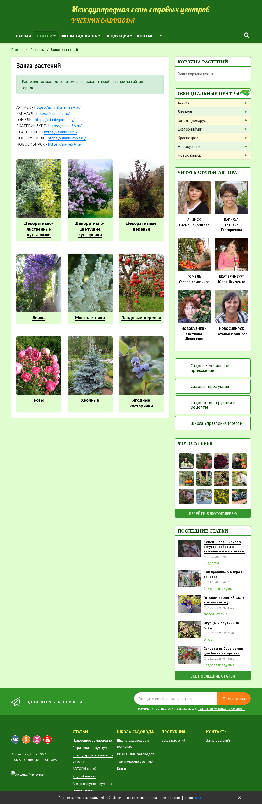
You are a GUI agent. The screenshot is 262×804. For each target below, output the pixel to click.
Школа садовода (79, 35)
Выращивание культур (90, 747)
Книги (121, 768)
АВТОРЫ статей (85, 768)
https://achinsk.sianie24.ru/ (57, 107)
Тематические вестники (135, 761)
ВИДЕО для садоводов (135, 754)
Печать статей (83, 791)
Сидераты (211, 563)
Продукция (117, 35)
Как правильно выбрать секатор (224, 574)
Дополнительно (216, 614)
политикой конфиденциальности (221, 708)
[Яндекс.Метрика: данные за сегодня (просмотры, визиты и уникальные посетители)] (27, 774)
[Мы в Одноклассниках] (26, 739)
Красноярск (188, 137)
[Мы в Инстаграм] (37, 739)
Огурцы (209, 640)
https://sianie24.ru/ (60, 131)
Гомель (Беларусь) (193, 120)
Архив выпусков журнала (92, 783)
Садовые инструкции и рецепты (213, 405)
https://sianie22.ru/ (53, 113)
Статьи (44, 35)
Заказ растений (173, 740)
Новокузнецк (189, 146)
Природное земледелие (92, 740)
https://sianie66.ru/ (65, 125)
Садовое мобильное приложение (210, 368)
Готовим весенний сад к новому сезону (224, 599)
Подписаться (234, 698)
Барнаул (185, 111)
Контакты (148, 35)
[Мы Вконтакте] (15, 739)
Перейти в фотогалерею (213, 513)
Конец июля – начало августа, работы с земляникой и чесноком (224, 546)
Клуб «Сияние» (84, 776)
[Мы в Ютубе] (47, 739)
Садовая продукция (210, 386)
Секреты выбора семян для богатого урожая (223, 650)
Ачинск (183, 102)
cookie (198, 798)
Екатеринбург (189, 129)
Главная (22, 35)
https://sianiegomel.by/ (55, 119)
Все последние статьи (212, 676)
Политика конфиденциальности (34, 760)
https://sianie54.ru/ (64, 144)
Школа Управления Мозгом (217, 423)
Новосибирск (189, 155)
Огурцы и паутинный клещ (221, 625)
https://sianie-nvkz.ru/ (67, 137)
